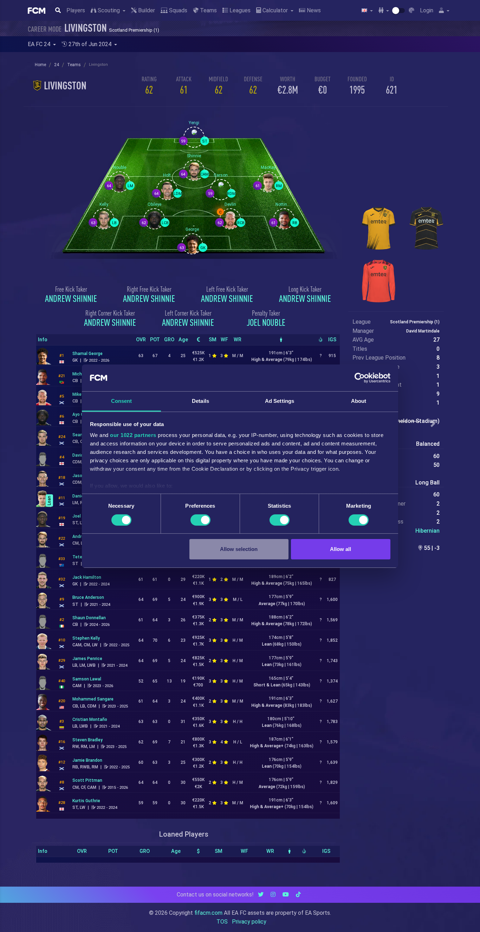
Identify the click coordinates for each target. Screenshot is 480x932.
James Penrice (87, 658)
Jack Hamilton (86, 577)
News (313, 10)
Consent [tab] (121, 401)
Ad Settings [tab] (279, 401)
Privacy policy (249, 921)
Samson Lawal (86, 679)
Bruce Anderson (88, 597)
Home (40, 64)
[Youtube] (286, 894)
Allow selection (239, 549)
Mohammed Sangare (92, 699)
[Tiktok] (298, 894)
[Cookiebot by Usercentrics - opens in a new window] (359, 378)
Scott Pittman (87, 780)
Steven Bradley (87, 739)
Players (75, 10)
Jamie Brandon (87, 760)
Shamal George (87, 353)
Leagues (239, 10)
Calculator (275, 10)
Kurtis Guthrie (86, 800)
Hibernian (427, 530)
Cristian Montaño (89, 719)
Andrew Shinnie (71, 298)
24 (56, 64)
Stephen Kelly (86, 638)
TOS (222, 921)
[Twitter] (261, 894)
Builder (146, 10)
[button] (433, 424)
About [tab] (359, 401)
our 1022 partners (133, 435)
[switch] (200, 520)
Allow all (340, 549)
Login (426, 10)
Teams (208, 10)
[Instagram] (273, 894)
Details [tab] (200, 401)
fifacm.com (208, 912)
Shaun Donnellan (89, 617)
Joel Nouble (266, 322)
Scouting (108, 10)
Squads (177, 10)
